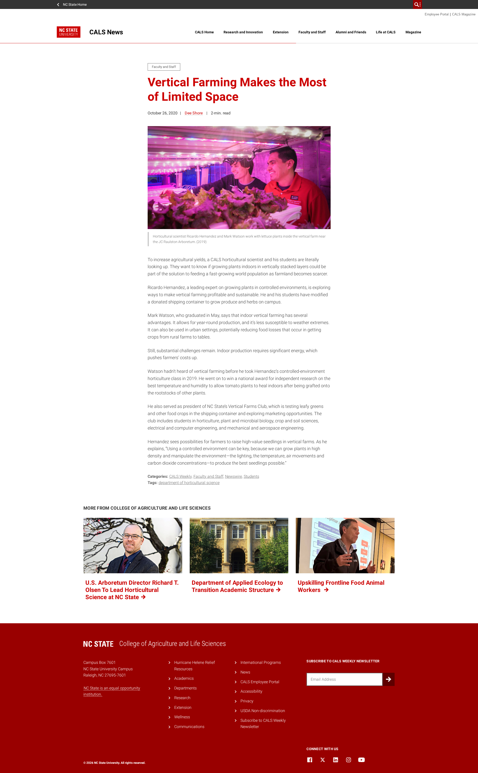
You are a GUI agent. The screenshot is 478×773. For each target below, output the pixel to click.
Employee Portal (437, 14)
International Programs (260, 662)
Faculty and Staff (312, 32)
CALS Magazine (464, 14)
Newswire (233, 476)
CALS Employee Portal (259, 681)
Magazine (413, 32)
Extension (281, 32)
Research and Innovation (243, 32)
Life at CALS (386, 32)
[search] (417, 4)
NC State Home (75, 4)
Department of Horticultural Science (189, 482)
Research (182, 697)
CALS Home (204, 32)
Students (251, 476)
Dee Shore (194, 113)
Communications (189, 726)
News (245, 672)
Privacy (246, 701)
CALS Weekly (180, 476)
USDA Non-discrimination (262, 710)
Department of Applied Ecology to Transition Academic (237, 586)
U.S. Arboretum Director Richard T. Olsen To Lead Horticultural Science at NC (132, 590)
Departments (185, 688)
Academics (184, 678)
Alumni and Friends (351, 32)
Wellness (182, 717)
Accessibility (251, 691)
